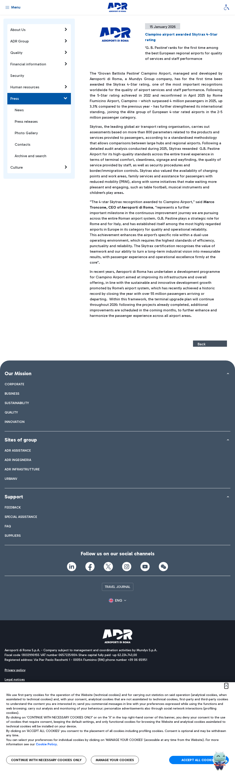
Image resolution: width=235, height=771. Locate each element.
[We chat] (163, 566)
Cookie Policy (46, 744)
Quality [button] (16, 52)
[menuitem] (14, 384)
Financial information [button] (28, 64)
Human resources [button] (24, 87)
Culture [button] (16, 167)
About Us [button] (17, 30)
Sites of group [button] (21, 440)
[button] (117, 600)
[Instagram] (126, 566)
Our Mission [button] (18, 373)
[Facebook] (90, 566)
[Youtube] (145, 566)
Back (201, 344)
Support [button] (14, 497)
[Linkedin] (71, 566)
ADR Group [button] (19, 41)
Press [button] (14, 98)
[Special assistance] (226, 7)
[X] (108, 566)
